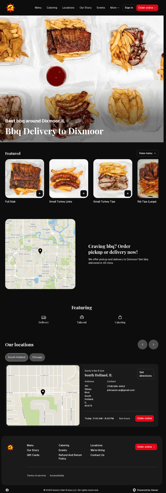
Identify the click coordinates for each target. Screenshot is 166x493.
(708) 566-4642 (116, 386)
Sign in (129, 7)
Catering (52, 7)
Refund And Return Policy (70, 456)
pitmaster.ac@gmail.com (121, 390)
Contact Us (97, 455)
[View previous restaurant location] (142, 344)
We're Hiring (97, 450)
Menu (38, 7)
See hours (124, 418)
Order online (144, 418)
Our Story (86, 7)
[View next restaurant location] (153, 344)
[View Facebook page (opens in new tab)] (7, 490)
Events (101, 7)
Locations (68, 7)
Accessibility (57, 475)
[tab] (16, 357)
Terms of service (36, 475)
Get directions (145, 374)
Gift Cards (33, 455)
